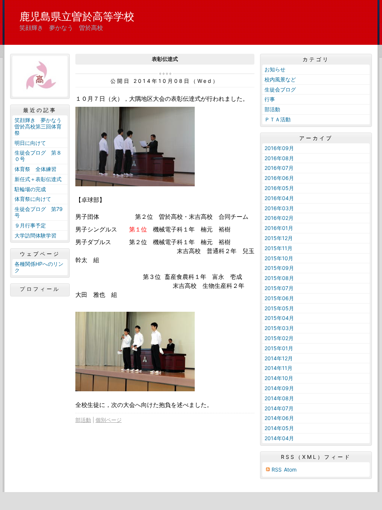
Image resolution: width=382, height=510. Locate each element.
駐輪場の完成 (30, 189)
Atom (290, 469)
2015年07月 (279, 288)
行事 (269, 99)
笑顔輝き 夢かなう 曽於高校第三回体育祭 (41, 126)
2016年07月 (279, 168)
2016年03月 (279, 208)
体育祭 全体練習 (35, 169)
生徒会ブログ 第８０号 (38, 155)
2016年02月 (279, 218)
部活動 (83, 420)
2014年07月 (279, 408)
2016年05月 (279, 188)
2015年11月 (278, 248)
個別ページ (109, 420)
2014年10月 (278, 378)
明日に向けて (30, 143)
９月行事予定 (30, 225)
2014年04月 (279, 438)
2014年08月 (279, 398)
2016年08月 (279, 158)
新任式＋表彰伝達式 (38, 179)
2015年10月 (278, 258)
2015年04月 (279, 318)
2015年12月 (278, 238)
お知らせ (274, 69)
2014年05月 (279, 428)
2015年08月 (279, 278)
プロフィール (40, 289)
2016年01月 (278, 228)
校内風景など (280, 79)
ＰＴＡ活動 (277, 119)
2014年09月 (279, 388)
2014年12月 (278, 358)
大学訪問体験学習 (35, 235)
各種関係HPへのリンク (39, 267)
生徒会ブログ (280, 89)
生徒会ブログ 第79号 (39, 212)
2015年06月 (279, 298)
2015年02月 (279, 338)
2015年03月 (279, 328)
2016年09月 (279, 148)
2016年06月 (279, 178)
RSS (277, 469)
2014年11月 (278, 368)
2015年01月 (278, 348)
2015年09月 (279, 268)
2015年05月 (279, 308)
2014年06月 (279, 418)
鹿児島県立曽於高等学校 (76, 16)
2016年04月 (279, 198)
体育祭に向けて (33, 199)
